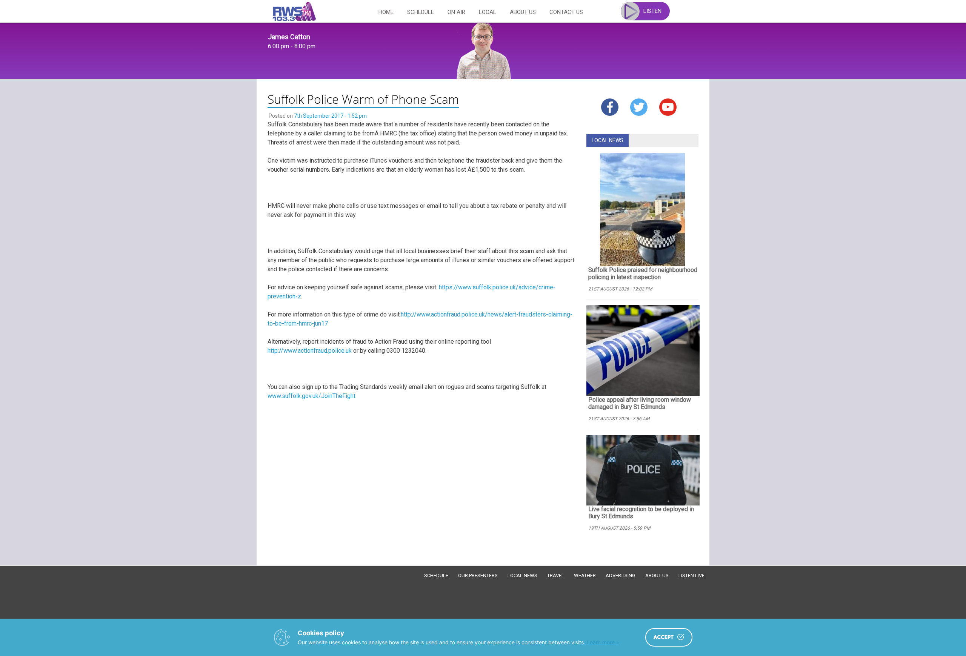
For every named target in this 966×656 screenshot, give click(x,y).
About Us (523, 12)
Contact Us (566, 12)
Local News (522, 575)
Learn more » (603, 642)
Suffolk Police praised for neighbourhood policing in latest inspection (642, 273)
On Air (456, 12)
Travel (555, 575)
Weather (585, 575)
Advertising (620, 575)
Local (487, 12)
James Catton (289, 37)
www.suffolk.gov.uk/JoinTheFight (311, 395)
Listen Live (691, 575)
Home (386, 12)
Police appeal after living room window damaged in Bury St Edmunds (639, 403)
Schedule (420, 12)
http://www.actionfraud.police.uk (310, 350)
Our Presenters (478, 575)
